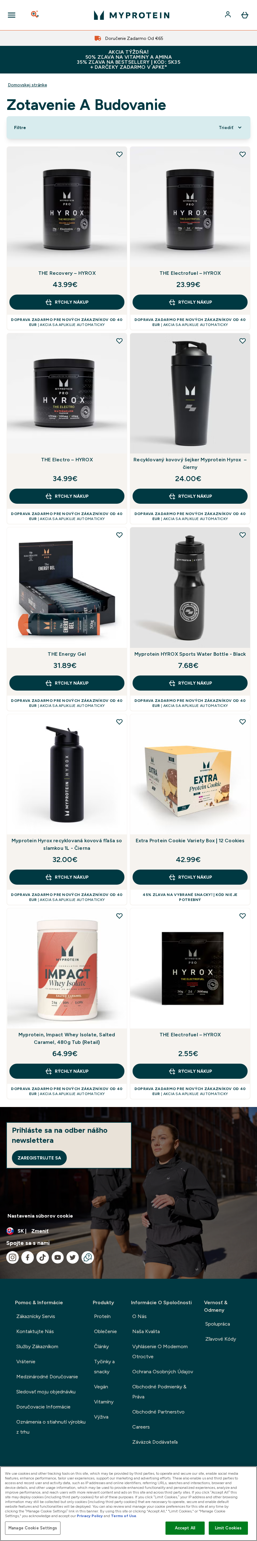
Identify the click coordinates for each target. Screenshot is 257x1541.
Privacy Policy (90, 1516)
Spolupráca (217, 1324)
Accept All (185, 1528)
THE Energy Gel (67, 654)
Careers (141, 1427)
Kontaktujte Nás (35, 1331)
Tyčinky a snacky (104, 1366)
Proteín (102, 1316)
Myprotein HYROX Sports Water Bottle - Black (190, 654)
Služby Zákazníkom (37, 1346)
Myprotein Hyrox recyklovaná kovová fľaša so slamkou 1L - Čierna (67, 844)
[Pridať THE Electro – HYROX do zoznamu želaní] (119, 340)
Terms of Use (123, 1516)
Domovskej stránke (27, 84)
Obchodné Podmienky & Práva (159, 1391)
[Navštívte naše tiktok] (42, 1257)
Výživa (101, 1416)
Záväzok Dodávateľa (155, 1442)
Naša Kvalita (146, 1331)
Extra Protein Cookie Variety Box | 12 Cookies (190, 840)
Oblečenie (105, 1331)
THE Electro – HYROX (67, 459)
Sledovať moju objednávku (46, 1391)
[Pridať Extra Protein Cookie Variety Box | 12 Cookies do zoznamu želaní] (242, 721)
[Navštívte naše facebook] (27, 1257)
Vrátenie (25, 1361)
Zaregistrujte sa (39, 1157)
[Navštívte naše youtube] (57, 1257)
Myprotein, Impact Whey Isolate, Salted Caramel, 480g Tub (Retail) (66, 1038)
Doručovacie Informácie (43, 1406)
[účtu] (228, 15)
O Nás (139, 1316)
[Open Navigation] (12, 15)
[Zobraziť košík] (244, 15)
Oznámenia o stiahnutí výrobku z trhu (51, 1427)
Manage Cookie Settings (32, 1528)
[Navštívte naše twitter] (72, 1257)
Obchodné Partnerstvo (158, 1411)
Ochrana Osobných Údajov (162, 1371)
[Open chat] (87, 1257)
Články (101, 1346)
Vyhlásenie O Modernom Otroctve (160, 1351)
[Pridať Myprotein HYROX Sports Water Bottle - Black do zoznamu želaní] (242, 535)
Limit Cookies (228, 1528)
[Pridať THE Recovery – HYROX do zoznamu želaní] (119, 154)
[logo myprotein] (131, 15)
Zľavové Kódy (220, 1339)
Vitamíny (103, 1401)
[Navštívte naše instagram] (12, 1257)
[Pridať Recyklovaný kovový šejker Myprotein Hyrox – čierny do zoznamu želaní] (242, 340)
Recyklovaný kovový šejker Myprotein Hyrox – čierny (190, 463)
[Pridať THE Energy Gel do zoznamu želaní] (119, 535)
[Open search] (35, 15)
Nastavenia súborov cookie (40, 1215)
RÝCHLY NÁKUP (72, 302)
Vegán (101, 1386)
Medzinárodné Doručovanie (47, 1376)
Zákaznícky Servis (35, 1316)
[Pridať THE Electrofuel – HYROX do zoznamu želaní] (242, 154)
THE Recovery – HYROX (67, 273)
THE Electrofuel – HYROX (190, 273)
